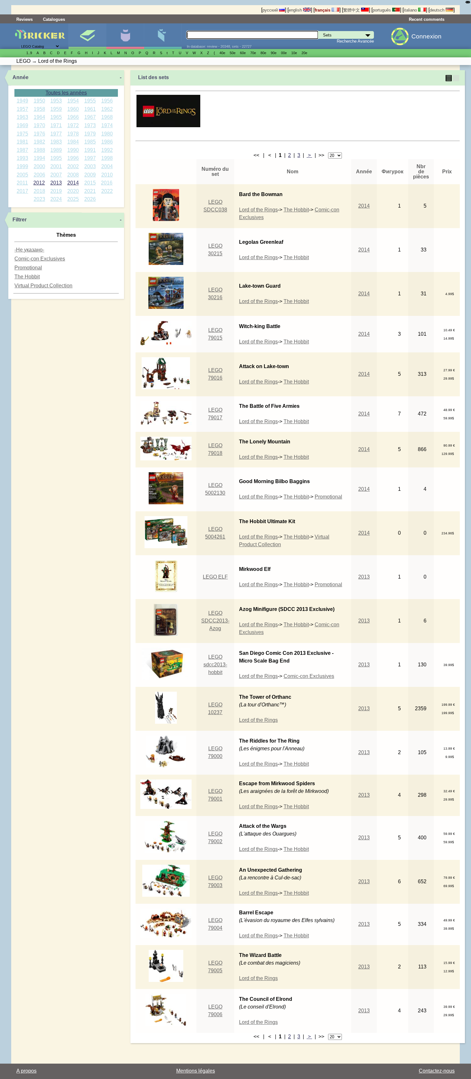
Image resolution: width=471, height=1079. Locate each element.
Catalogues (54, 19)
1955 (90, 100)
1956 (107, 100)
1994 (39, 158)
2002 (73, 166)
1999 (22, 166)
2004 (107, 166)
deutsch (438, 10)
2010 (107, 174)
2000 (39, 166)
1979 (90, 133)
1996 (73, 158)
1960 (73, 109)
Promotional (28, 267)
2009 (90, 174)
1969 (22, 125)
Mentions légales (195, 1071)
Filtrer (19, 219)
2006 (39, 174)
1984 (73, 141)
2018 (39, 191)
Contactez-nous (437, 1071)
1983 (56, 141)
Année (20, 77)
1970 (39, 125)
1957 (22, 109)
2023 (39, 199)
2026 (90, 199)
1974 (107, 125)
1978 (73, 133)
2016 (106, 182)
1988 (39, 150)
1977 (56, 133)
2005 (22, 174)
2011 (22, 182)
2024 (56, 199)
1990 (73, 150)
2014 (73, 182)
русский (270, 10)
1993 (22, 158)
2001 (56, 166)
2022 (107, 191)
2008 (73, 174)
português (382, 10)
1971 (56, 125)
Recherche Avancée (355, 41)
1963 (22, 117)
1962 (107, 109)
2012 (39, 182)
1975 (22, 133)
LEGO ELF (215, 577)
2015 (90, 182)
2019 (56, 191)
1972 (73, 125)
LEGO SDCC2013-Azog (215, 620)
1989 (56, 150)
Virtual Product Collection (43, 285)
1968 (107, 117)
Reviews (24, 19)
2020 (73, 191)
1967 (90, 117)
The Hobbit (27, 276)
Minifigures (125, 36)
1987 (22, 150)
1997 (90, 158)
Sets (87, 36)
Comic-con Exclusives (39, 258)
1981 (22, 141)
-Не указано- (29, 249)
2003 (90, 166)
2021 (90, 191)
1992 (107, 150)
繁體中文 (352, 10)
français (323, 10)
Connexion (426, 36)
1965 (56, 117)
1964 (39, 117)
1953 (56, 100)
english (296, 10)
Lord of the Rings (258, 209)
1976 (39, 133)
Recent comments (426, 19)
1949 (22, 100)
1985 (90, 141)
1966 (73, 117)
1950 (39, 100)
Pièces (163, 36)
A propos (26, 1071)
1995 (56, 158)
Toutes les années (66, 92)
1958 (39, 109)
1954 (73, 100)
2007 (56, 174)
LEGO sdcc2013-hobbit (215, 664)
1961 (90, 109)
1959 (56, 109)
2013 (56, 182)
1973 (90, 125)
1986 (107, 141)
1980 (107, 133)
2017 (22, 191)
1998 (107, 158)
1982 (39, 141)
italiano (411, 10)
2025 (73, 199)
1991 (90, 150)
